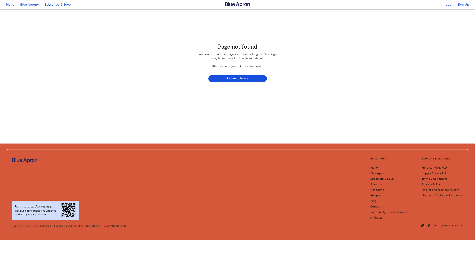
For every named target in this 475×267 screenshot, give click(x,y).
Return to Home (237, 78)
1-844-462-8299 (104, 226)
